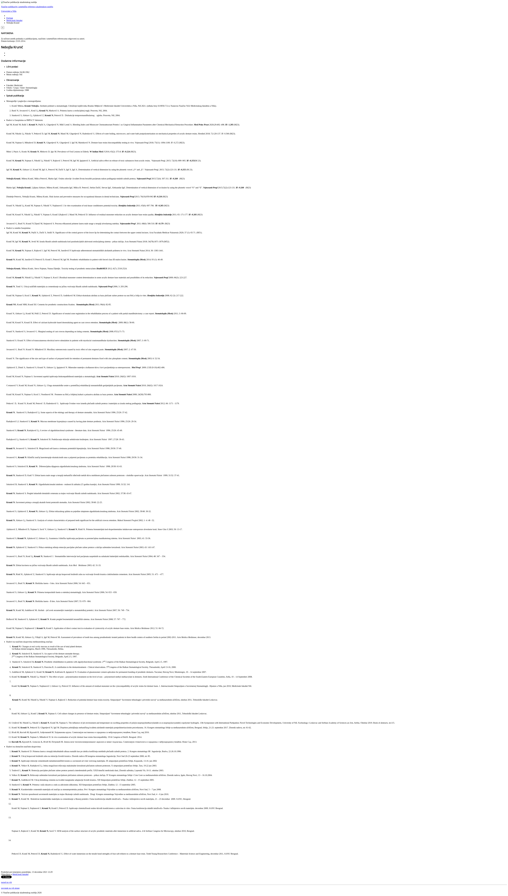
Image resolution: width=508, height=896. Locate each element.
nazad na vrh (6, 882)
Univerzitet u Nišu (8, 11)
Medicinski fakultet (14, 20)
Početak (9, 18)
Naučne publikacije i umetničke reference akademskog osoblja (27, 7)
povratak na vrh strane (10, 888)
